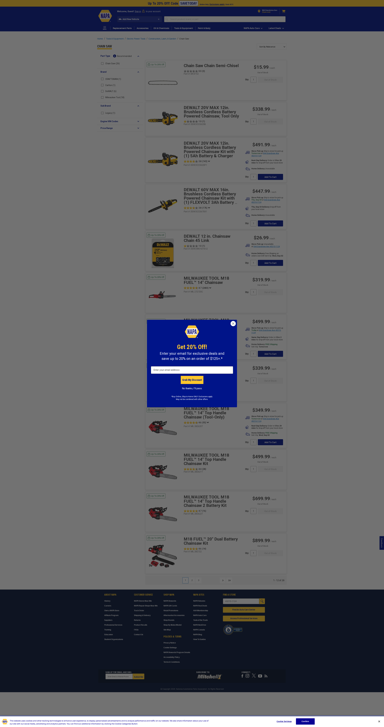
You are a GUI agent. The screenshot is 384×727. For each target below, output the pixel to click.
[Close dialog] (233, 323)
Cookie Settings (284, 721)
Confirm (305, 721)
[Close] (379, 721)
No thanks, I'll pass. (192, 388)
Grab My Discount (192, 379)
